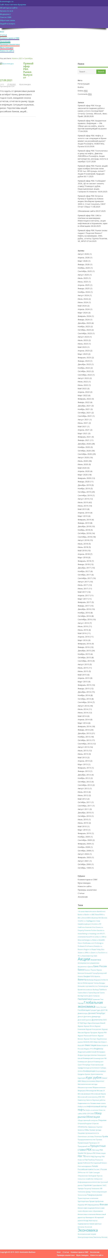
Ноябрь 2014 (84, 695)
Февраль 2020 (84, 478)
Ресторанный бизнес (99, 1163)
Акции (84, 959)
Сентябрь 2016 (85, 619)
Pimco (80, 943)
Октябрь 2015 (84, 657)
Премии (99, 1140)
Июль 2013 (83, 750)
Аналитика (96, 959)
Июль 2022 (83, 381)
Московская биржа (98, 1094)
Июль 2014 (83, 709)
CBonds (104, 918)
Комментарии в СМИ (9, 38)
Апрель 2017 (84, 595)
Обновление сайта (86, 211)
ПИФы (87, 1130)
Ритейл (95, 1166)
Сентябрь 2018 (85, 537)
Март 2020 (83, 474)
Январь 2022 (84, 402)
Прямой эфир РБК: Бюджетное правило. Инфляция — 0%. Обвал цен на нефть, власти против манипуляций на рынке (92, 124)
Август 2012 (83, 788)
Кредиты (81, 1074)
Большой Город (91, 973)
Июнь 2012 (83, 795)
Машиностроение (85, 1087)
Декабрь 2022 (84, 364)
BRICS (89, 918)
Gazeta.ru (100, 930)
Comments (85, 94)
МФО (79, 1081)
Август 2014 (83, 706)
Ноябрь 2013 (84, 736)
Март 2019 (83, 516)
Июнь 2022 (83, 385)
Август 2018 (83, 540)
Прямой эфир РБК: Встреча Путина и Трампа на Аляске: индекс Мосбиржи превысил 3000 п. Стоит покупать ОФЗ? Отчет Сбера (91, 201)
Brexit (84, 918)
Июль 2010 (83, 819)
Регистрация (83, 84)
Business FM (96, 918)
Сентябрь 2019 (85, 495)
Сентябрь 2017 (85, 578)
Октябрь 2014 (84, 699)
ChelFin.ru (82, 921)
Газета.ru (103, 989)
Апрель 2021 (84, 430)
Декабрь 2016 (84, 609)
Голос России (101, 1007)
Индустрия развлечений (87, 1052)
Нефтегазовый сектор (97, 1106)
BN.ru (80, 918)
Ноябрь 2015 (84, 654)
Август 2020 (83, 457)
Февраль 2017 (84, 602)
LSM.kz (103, 937)
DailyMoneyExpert (84, 924)
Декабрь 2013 (84, 733)
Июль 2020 (83, 461)
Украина (81, 1205)
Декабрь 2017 (84, 567)
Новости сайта (7, 51)
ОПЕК (84, 1113)
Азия (95, 956)
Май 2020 (82, 468)
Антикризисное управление (88, 963)
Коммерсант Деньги (85, 1062)
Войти (81, 87)
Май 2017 (82, 592)
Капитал (94, 1055)
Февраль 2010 (84, 833)
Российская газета (85, 1169)
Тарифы (81, 1188)
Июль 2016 (83, 626)
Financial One (90, 927)
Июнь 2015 (83, 671)
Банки (81, 969)
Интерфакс (101, 1052)
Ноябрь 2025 (84, 268)
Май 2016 (82, 633)
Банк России (100, 966)
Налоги (89, 1100)
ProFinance (89, 946)
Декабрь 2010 (84, 812)
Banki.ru (81, 914)
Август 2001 (83, 861)
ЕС (79, 1023)
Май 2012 (82, 799)
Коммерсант (88, 1058)
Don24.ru (95, 924)
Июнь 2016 (83, 630)
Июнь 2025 (83, 281)
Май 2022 (82, 388)
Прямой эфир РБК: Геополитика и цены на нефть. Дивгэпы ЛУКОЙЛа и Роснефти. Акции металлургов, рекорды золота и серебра (93, 156)
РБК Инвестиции (99, 1153)
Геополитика (85, 999)
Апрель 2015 (84, 678)
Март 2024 (83, 312)
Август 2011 (83, 809)
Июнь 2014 (83, 712)
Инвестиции (90, 1045)
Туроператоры (83, 1201)
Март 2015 (83, 681)
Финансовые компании (87, 1214)
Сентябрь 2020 (85, 454)
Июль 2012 (83, 792)
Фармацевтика (93, 1205)
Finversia (87, 930)
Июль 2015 (83, 668)
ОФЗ (92, 1113)
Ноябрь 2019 (84, 488)
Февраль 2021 (84, 437)
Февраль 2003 (84, 857)
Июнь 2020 (83, 464)
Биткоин (81, 973)
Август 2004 (83, 854)
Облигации (93, 1116)
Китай (80, 1058)
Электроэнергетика (85, 1237)
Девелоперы (83, 1013)
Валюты (82, 979)
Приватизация (83, 1143)
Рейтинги (86, 1163)
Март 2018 (83, 557)
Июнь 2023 (83, 343)
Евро (85, 1023)
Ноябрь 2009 (84, 836)
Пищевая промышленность (88, 1133)
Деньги (80, 1016)
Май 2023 (82, 347)
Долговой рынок (84, 1020)
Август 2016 (83, 623)
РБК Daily (95, 1150)
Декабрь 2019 (84, 485)
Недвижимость (84, 1103)
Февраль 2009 (84, 843)
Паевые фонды (95, 1130)
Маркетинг (100, 1081)
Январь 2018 (84, 564)
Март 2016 (83, 640)
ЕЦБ (81, 1023)
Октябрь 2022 (84, 371)
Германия (96, 999)
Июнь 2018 (83, 547)
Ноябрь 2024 (84, 292)
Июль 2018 (83, 543)
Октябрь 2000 (84, 864)
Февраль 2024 (84, 316)
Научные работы (98, 1100)
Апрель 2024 (84, 309)
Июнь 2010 (83, 823)
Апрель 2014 (84, 719)
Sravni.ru (94, 953)
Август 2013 (83, 747)
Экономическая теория (87, 1234)
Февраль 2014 (84, 726)
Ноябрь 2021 (84, 409)
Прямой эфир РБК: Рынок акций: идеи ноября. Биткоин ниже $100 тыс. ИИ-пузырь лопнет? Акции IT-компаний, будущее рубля (93, 171)
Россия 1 (97, 1169)
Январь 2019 (84, 523)
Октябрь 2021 (84, 412)
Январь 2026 (84, 264)
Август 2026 (83, 254)
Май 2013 (82, 757)
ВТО (92, 976)
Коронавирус (101, 1071)
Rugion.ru (87, 949)
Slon (102, 949)
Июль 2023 (83, 340)
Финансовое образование (93, 1211)
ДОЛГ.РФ (104, 1010)
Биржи (99, 970)
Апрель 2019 (84, 512)
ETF (100, 924)
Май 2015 (82, 674)
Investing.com (94, 934)
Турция (91, 1201)
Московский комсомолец (87, 1097)
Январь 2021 (84, 440)
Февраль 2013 (84, 768)
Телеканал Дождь (84, 1192)
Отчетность (82, 1127)
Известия (97, 1042)
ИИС (91, 1042)
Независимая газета (98, 1103)
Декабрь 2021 (84, 405)
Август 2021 (83, 419)
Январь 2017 (84, 605)
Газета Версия (93, 993)
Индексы (98, 1048)
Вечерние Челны (92, 983)
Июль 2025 (83, 278)
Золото (86, 1042)
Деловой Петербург (96, 1013)
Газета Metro (83, 993)
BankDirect (101, 911)
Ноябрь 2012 (84, 778)
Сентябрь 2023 (85, 333)
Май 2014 (82, 716)
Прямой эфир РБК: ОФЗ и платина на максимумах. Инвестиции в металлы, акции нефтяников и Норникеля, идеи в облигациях (92, 220)
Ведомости (98, 980)
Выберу (96, 990)
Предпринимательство (86, 1140)
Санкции (96, 1172)
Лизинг (104, 1078)
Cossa (98, 921)
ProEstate (81, 946)
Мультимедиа (6, 47)
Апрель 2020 (84, 471)
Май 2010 (82, 826)
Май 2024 (82, 305)
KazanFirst (90, 937)
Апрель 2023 (84, 350)
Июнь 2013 (83, 754)
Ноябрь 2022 (84, 368)
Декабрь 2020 (84, 443)
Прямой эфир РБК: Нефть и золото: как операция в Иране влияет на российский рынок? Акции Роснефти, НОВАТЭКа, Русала (92, 141)
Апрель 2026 (84, 257)
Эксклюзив (5, 41)
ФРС (86, 1205)
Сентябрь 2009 (85, 840)
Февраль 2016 (84, 643)
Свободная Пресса (95, 1176)
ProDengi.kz (99, 943)
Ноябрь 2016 (84, 612)
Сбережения (83, 1176)
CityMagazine (91, 921)
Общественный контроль (88, 1120)
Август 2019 (83, 499)
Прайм (105, 1136)
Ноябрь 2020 (84, 447)
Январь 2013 (84, 771)
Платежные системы (86, 1136)
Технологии (82, 1195)
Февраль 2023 (84, 357)
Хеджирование (83, 1224)
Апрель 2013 (84, 761)
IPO (101, 934)
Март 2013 (83, 764)
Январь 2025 (84, 288)
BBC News (95, 915)
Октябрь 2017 (84, 574)
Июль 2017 (83, 585)
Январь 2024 (84, 319)
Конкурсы (87, 1068)
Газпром (96, 996)
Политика (98, 1136)
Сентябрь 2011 (85, 805)
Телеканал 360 (97, 1188)
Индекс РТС (88, 1049)
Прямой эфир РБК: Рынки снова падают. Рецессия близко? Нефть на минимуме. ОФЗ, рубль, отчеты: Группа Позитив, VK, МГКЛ (93, 235)
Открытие (102, 1120)
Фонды (86, 1221)
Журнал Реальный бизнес (87, 1036)
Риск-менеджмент (85, 1166)
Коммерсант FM (100, 1058)
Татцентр (87, 1188)
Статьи (3, 35)
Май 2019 (82, 509)
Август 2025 (83, 274)
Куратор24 (82, 1078)
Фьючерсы (93, 1221)
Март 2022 (83, 395)
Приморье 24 (94, 1143)
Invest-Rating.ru (83, 934)
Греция (93, 1010)
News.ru (95, 940)
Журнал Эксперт (90, 1039)
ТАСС (104, 1185)
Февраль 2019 (84, 519)
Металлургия (91, 1090)
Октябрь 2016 (84, 616)
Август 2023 (83, 337)
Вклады (102, 983)
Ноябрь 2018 (84, 530)
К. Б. (2, 84)
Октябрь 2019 (84, 492)
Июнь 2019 (83, 505)
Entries (83, 90)
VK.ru (80, 956)
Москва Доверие (84, 1094)
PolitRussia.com (88, 943)
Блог (2, 32)
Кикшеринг (101, 1055)
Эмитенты (97, 1237)
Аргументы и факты (85, 967)
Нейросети (82, 1106)
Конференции (89, 1071)
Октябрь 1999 (84, 868)
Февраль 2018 (84, 561)
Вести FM (81, 983)
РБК (89, 1149)
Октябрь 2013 (84, 740)
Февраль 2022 (84, 399)
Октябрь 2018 (84, 533)
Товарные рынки (94, 1195)
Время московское (85, 990)
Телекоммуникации (99, 1192)
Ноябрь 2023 (84, 326)
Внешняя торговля (85, 986)
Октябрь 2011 (84, 802)
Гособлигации (84, 1010)
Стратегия (87, 1185)
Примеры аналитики (10, 44)
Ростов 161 (84, 1173)
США (90, 1172)
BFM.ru (102, 914)
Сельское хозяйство (85, 1179)
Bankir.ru (88, 914)
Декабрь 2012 (84, 774)
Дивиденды (96, 1016)
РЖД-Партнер (96, 1156)
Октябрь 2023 (84, 330)
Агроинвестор (87, 956)
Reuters (81, 949)
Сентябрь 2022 (85, 375)
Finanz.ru (99, 927)
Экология (88, 1227)
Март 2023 (83, 354)
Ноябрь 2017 (84, 571)
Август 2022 (83, 378)
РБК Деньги (88, 1153)
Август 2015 (83, 664)
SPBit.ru (88, 953)
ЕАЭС (105, 1020)
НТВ (103, 1097)
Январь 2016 (84, 647)
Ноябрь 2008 (84, 847)
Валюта (97, 976)
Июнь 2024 (83, 302)
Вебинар (90, 980)
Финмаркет (90, 1217)
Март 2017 (83, 599)
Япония (104, 1237)
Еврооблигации (94, 1023)
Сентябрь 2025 (85, 271)
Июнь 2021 (83, 423)
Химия (91, 1224)
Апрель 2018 (84, 554)
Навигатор (82, 1100)
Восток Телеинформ (100, 986)
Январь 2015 (84, 688)
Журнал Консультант (94, 1029)
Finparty (81, 930)
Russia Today (96, 949)
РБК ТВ (82, 1156)
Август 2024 (83, 295)
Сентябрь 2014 (85, 702)
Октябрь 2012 (84, 781)
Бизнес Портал (90, 970)
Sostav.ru (81, 953)
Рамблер (91, 1160)
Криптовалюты (97, 1074)
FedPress (81, 927)
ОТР (88, 1114)
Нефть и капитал (91, 1110)
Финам (104, 1204)
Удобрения (99, 1201)
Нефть (81, 1109)
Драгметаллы (97, 1020)
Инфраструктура (84, 1055)
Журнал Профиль (90, 1032)
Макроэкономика (88, 1081)
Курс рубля (94, 1077)
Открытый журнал (85, 1123)
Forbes (93, 930)
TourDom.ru (102, 953)
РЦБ (86, 1160)
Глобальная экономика (90, 1004)
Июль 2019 (83, 502)
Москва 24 (101, 1091)
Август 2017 (83, 581)
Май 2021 (82, 426)
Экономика (88, 1230)
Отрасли (95, 1123)
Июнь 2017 (83, 588)
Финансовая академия (86, 1208)
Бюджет (87, 976)
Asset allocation (91, 911)
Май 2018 (82, 550)
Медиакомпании (99, 1087)
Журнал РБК (102, 1033)
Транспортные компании (88, 1198)
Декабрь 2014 (84, 692)
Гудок (98, 1010)
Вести (105, 980)
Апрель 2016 (84, 636)
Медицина (82, 1091)
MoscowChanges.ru (85, 940)
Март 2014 (83, 723)
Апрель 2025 (84, 285)
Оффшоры (92, 1127)
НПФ (99, 1097)
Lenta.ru (97, 937)
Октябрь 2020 (84, 450)
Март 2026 (83, 261)
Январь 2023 (84, 361)
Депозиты (87, 1017)
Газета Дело (88, 996)
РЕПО (88, 1157)
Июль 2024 (83, 299)
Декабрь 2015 (84, 650)
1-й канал (81, 911)
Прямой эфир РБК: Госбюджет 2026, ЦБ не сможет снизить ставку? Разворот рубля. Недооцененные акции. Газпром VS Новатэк (92, 186)
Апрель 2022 (84, 392)
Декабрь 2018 (84, 526)
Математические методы (87, 1084)
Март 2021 (83, 433)
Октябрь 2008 (84, 850)
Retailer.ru (98, 946)
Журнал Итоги (89, 1026)
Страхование (97, 1185)
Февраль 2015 (84, 685)
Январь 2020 (84, 481)
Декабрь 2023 (84, 323)
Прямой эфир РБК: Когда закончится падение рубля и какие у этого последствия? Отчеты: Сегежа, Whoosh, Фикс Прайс (92, 111)
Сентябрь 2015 (85, 661)
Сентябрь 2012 (85, 785)
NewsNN (102, 940)
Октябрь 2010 (84, 816)
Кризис (88, 1074)
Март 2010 (83, 830)
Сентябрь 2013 (85, 743)
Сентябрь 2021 (85, 416)
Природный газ (84, 1146)
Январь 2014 (84, 730)
